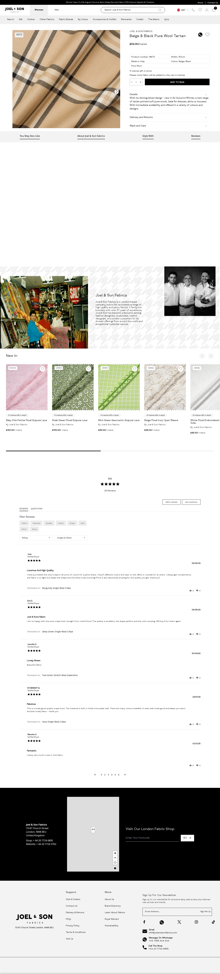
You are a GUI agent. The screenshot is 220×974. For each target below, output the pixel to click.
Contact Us (212, 3)
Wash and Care (138, 126)
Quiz (166, 19)
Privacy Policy (72, 926)
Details (134, 94)
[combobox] (35, 537)
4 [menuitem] (111, 774)
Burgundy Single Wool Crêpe (56, 588)
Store (200, 3)
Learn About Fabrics (115, 913)
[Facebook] (144, 922)
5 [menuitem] (115, 774)
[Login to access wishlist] (207, 34)
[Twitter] (179, 922)
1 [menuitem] (101, 774)
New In (10, 19)
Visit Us (69, 939)
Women (39, 10)
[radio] (24, 523)
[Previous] (202, 356)
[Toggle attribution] (115, 868)
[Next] (211, 356)
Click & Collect (73, 899)
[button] (190, 590)
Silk (20, 19)
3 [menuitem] (108, 774)
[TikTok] (213, 922)
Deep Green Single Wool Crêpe (57, 631)
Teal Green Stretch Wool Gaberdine (60, 675)
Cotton (31, 19)
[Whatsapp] (162, 922)
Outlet (139, 19)
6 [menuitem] (118, 774)
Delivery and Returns (141, 117)
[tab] (171, 502)
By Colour (83, 19)
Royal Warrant (112, 919)
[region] (93, 834)
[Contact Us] (193, 10)
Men (57, 10)
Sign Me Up (205, 912)
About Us (109, 899)
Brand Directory (113, 906)
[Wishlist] (200, 10)
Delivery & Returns (75, 913)
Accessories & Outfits (104, 19)
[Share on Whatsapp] (200, 34)
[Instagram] (196, 922)
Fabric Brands (66, 19)
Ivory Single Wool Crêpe (54, 721)
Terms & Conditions (76, 932)
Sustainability (111, 926)
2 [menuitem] (105, 774)
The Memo (153, 19)
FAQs (68, 919)
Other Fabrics (47, 19)
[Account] (206, 10)
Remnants (126, 19)
